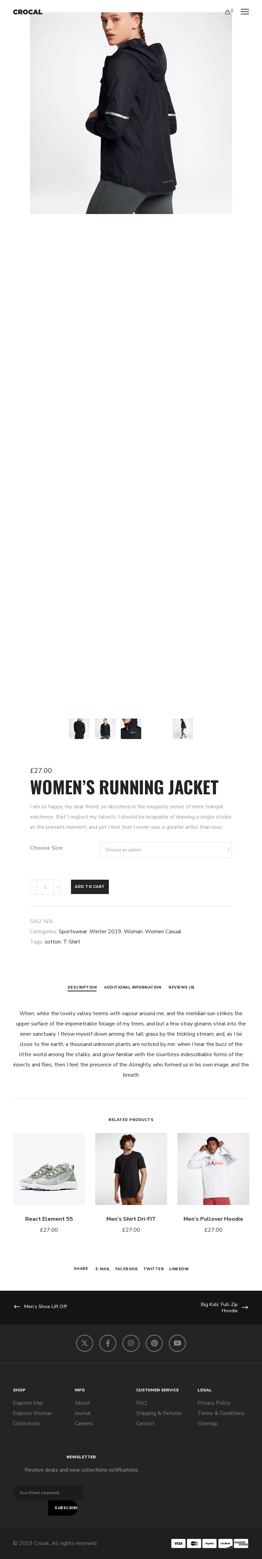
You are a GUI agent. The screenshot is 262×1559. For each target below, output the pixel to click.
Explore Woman (32, 1413)
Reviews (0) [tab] (182, 987)
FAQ (141, 1403)
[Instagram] (131, 1343)
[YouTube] (177, 1343)
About (82, 1403)
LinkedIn (179, 1269)
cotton (53, 942)
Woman (133, 931)
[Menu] (242, 12)
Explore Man (28, 1403)
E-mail (103, 1269)
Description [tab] (82, 987)
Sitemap (208, 1423)
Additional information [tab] (132, 987)
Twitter (153, 1269)
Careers (84, 1423)
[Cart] (224, 12)
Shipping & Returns (159, 1413)
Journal (83, 1413)
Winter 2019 (105, 931)
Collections (26, 1423)
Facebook (126, 1269)
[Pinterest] (154, 1343)
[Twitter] (84, 1343)
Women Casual (163, 931)
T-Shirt (71, 942)
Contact (145, 1423)
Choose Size (46, 848)
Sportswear (73, 931)
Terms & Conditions (221, 1413)
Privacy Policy (214, 1403)
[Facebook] (107, 1343)
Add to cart (90, 886)
